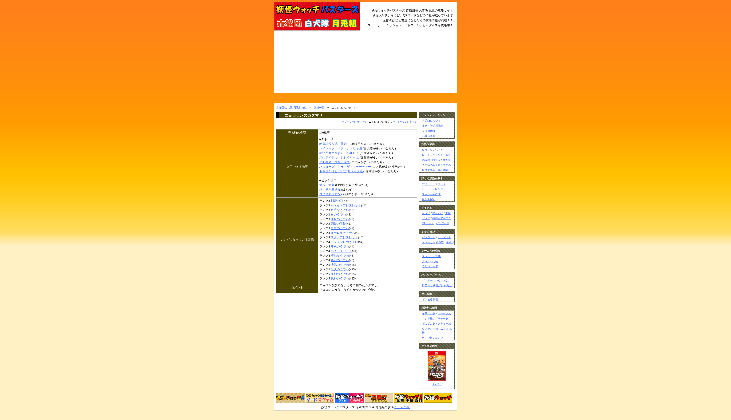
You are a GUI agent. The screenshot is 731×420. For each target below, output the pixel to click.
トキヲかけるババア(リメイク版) (341, 171)
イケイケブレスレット (346, 205)
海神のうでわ (340, 273)
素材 (448, 213)
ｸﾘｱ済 (440, 242)
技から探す (428, 199)
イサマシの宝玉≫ (407, 122)
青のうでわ (338, 214)
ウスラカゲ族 (430, 328)
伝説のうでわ (340, 269)
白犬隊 (436, 159)
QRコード (428, 223)
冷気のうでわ (340, 264)
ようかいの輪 (430, 261)
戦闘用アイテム (441, 218)
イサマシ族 (428, 313)
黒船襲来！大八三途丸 (334, 162)
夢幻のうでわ (340, 260)
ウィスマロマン (330, 194)
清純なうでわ (340, 255)
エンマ (439, 337)
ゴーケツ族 (444, 313)
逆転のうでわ (340, 219)
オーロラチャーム (343, 232)
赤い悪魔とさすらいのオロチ (339, 153)
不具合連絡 (428, 135)
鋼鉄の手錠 (338, 223)
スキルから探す (431, 194)
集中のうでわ (340, 228)
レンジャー (441, 189)
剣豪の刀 (337, 200)
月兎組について (431, 120)
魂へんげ (437, 213)
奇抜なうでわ (340, 210)
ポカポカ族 (428, 323)
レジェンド (436, 155)
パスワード (442, 223)
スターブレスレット (344, 237)
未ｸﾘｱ (449, 242)
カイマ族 (427, 337)
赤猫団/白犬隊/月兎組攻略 (291, 107)
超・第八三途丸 (330, 189)
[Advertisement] (365, 64)
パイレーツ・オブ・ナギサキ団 (340, 148)
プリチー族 (441, 318)
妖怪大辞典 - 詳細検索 (435, 170)
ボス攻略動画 (430, 299)
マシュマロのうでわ (344, 242)
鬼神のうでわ (340, 278)
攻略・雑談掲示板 (432, 125)
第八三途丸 (326, 185)
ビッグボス (444, 237)
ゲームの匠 (402, 407)
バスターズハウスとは (435, 280)
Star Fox (437, 384)
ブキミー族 (444, 323)
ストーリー (428, 242)
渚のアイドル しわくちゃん (339, 157)
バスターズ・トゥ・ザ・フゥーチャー (345, 166)
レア (424, 155)
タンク (442, 184)
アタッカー (428, 184)
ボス (448, 155)
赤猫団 (426, 159)
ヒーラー (427, 189)
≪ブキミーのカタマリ (354, 122)
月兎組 (447, 159)
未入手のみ (444, 165)
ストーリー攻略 (431, 256)
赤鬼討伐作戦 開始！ (334, 143)
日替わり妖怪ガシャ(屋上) (437, 285)
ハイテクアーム (341, 251)
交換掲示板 (428, 130)
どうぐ (426, 218)
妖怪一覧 (427, 149)
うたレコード (430, 266)
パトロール (428, 237)
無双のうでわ (340, 246)
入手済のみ (428, 165)
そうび (426, 213)
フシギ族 (427, 318)
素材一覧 (319, 107)
